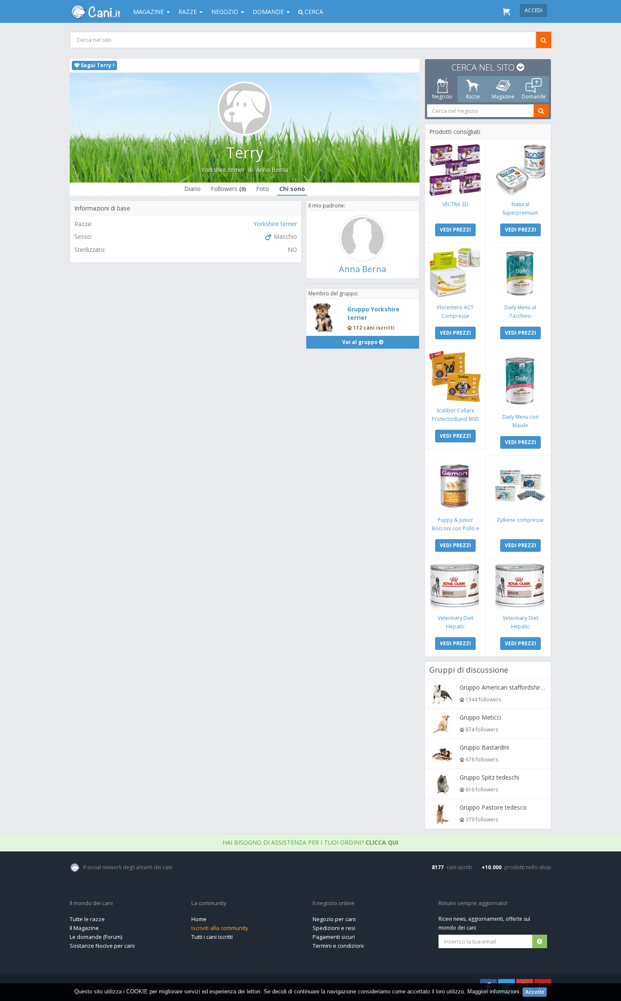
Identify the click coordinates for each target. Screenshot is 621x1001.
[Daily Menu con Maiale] (520, 379)
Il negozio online (333, 903)
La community (208, 903)
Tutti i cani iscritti (212, 937)
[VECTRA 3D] (455, 170)
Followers (228, 189)
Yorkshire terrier (223, 170)
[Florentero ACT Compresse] (455, 273)
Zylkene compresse (520, 520)
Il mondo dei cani (91, 903)
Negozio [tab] (442, 96)
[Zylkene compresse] (520, 486)
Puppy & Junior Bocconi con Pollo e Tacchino (455, 528)
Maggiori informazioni (493, 991)
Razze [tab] (473, 96)
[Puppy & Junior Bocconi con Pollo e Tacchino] (455, 486)
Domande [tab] (534, 96)
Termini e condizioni (338, 945)
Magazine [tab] (503, 96)
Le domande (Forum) (96, 937)
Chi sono (292, 189)
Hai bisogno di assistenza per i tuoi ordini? (310, 842)
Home (199, 919)
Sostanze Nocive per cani (102, 945)
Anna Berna (272, 170)
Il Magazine (84, 928)
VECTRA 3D (455, 204)
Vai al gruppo (360, 342)
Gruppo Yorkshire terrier (373, 313)
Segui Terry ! (96, 65)
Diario (192, 189)
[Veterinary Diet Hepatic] (455, 586)
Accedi (533, 10)
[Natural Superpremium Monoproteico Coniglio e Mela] (520, 170)
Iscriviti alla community (219, 928)
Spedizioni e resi (334, 928)
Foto (262, 189)
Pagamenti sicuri (334, 937)
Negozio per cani (334, 919)
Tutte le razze (87, 919)
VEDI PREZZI (455, 229)
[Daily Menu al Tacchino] (520, 273)
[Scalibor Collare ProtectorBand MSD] (455, 376)
